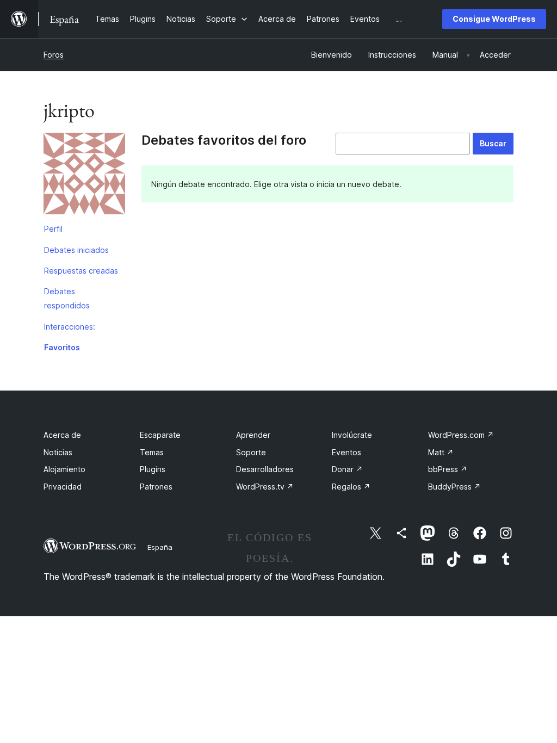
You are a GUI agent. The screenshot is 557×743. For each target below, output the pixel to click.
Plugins (152, 469)
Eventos (346, 452)
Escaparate (160, 434)
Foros (54, 54)
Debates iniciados (76, 250)
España (159, 547)
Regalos (351, 486)
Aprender (253, 434)
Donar (347, 469)
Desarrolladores (265, 469)
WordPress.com (461, 434)
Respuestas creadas (81, 270)
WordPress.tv (265, 486)
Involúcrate (352, 434)
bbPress (447, 469)
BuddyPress (454, 486)
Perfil (53, 228)
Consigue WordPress (494, 18)
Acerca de (62, 434)
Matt (441, 452)
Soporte (251, 452)
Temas (152, 452)
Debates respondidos (67, 298)
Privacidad (63, 486)
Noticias (58, 452)
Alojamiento (64, 469)
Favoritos (62, 347)
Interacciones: (69, 326)
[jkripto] (84, 176)
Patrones (156, 486)
